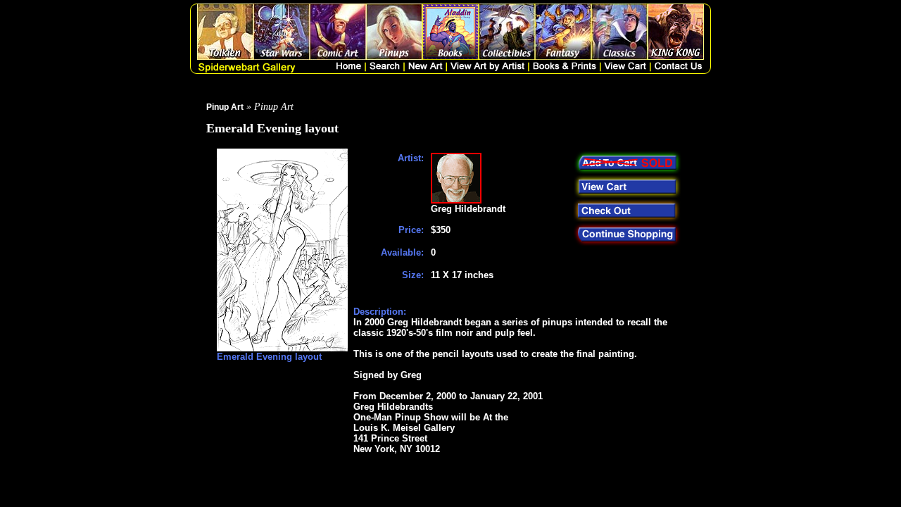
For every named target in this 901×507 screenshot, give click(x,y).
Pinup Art (225, 107)
